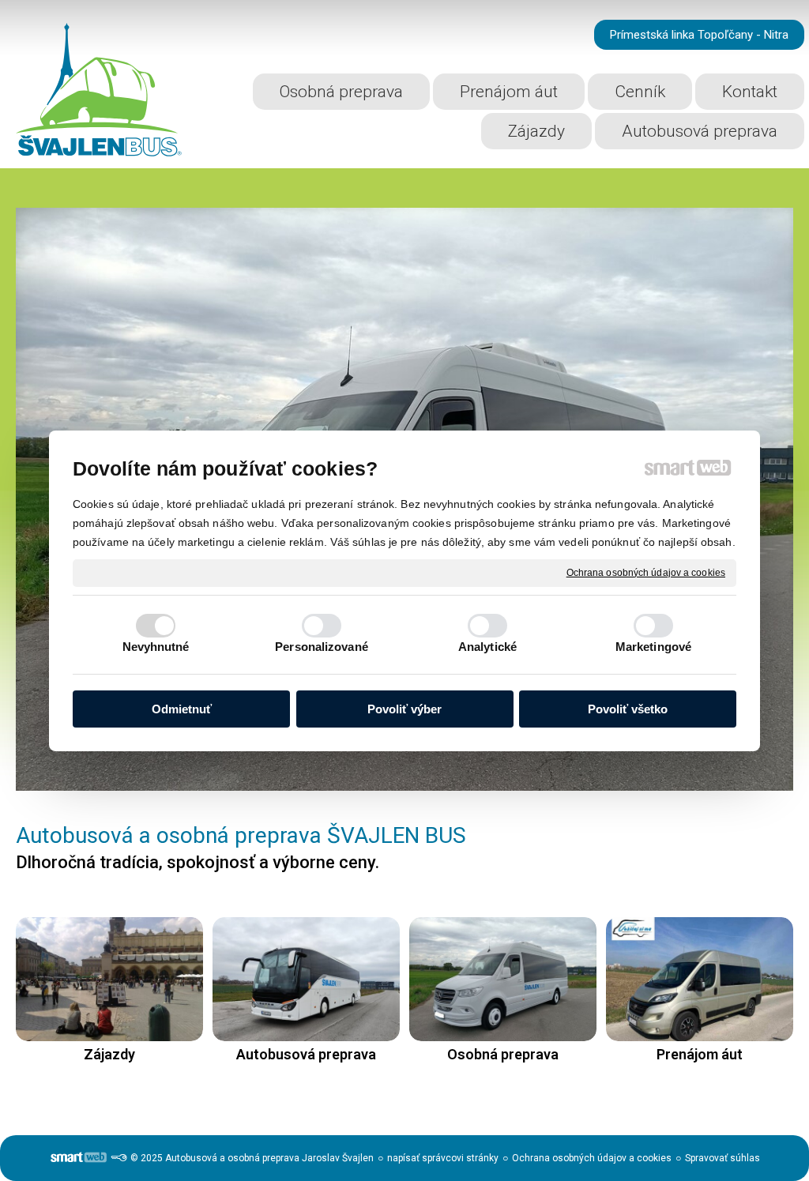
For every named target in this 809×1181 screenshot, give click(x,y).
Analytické (487, 646)
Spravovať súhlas (722, 1158)
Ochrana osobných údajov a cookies (645, 571)
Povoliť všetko (628, 709)
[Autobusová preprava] (306, 979)
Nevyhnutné (156, 646)
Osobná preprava (503, 1054)
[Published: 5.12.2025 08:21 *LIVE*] (118, 1158)
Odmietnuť (182, 709)
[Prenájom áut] (699, 979)
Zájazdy (109, 1054)
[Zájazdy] (109, 979)
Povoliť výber (404, 709)
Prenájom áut (700, 1054)
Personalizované (321, 646)
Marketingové (653, 646)
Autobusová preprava (306, 1054)
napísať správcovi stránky (443, 1158)
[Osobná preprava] (502, 979)
